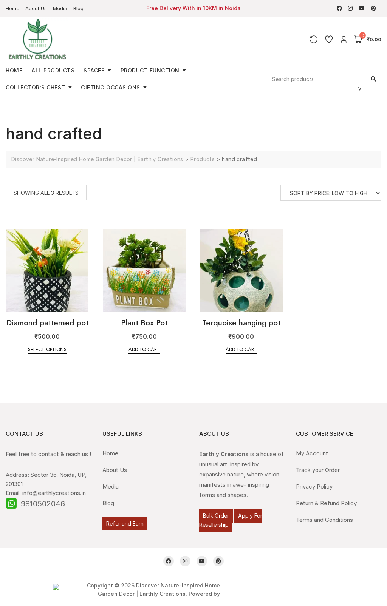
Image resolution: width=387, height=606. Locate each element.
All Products (52, 70)
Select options (47, 349)
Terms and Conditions (324, 519)
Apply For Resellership (230, 520)
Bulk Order (216, 515)
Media (60, 8)
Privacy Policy (314, 486)
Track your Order (318, 469)
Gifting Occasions (110, 87)
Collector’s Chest (35, 87)
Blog (78, 8)
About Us (36, 8)
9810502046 (43, 503)
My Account (312, 453)
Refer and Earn (125, 523)
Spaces (94, 70)
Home (12, 8)
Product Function (150, 70)
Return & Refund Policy (326, 503)
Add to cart (144, 349)
